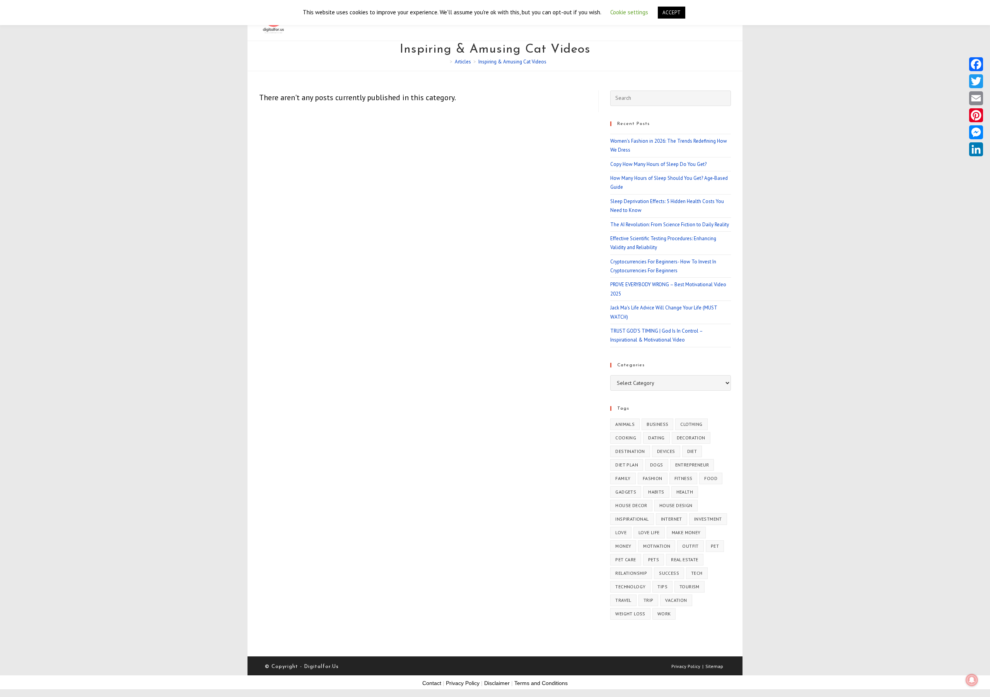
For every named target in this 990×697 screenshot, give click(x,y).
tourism (689, 586)
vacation (676, 600)
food (710, 478)
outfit (690, 546)
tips (662, 586)
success (669, 573)
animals (625, 424)
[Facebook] (976, 64)
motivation (656, 546)
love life (649, 532)
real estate (684, 559)
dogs (656, 465)
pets (653, 559)
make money (686, 532)
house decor (631, 505)
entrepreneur (692, 465)
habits (656, 492)
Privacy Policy (685, 666)
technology (630, 586)
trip (649, 600)
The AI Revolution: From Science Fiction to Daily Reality (669, 224)
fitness (683, 478)
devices (666, 451)
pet (715, 546)
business (657, 424)
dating (656, 438)
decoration (691, 438)
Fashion (652, 478)
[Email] (976, 98)
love (620, 532)
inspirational (632, 519)
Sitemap (714, 666)
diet (692, 451)
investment (708, 519)
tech (697, 573)
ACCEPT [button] (671, 12)
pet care (625, 559)
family (622, 478)
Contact (431, 683)
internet (671, 519)
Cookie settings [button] (629, 12)
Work (664, 614)
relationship (631, 573)
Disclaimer (497, 683)
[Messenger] (976, 132)
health (684, 492)
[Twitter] (976, 81)
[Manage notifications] (972, 680)
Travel (623, 600)
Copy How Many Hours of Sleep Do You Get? (658, 164)
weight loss (630, 614)
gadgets (625, 492)
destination (630, 451)
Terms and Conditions (541, 683)
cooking (625, 438)
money (623, 546)
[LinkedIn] (976, 149)
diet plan (626, 465)
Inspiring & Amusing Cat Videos (512, 61)
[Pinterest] (976, 115)
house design (676, 505)
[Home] (445, 61)
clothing (691, 424)
